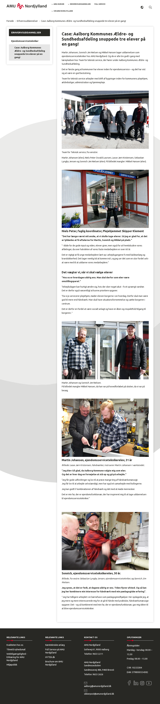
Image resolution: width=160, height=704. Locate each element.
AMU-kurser (59, 4)
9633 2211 (98, 654)
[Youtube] (149, 682)
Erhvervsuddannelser (80, 4)
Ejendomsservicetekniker (24, 41)
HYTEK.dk (50, 657)
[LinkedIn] (136, 683)
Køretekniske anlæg (55, 645)
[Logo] (27, 6)
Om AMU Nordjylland (63, 11)
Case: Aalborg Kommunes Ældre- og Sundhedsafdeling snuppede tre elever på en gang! (29, 52)
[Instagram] (142, 683)
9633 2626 (98, 674)
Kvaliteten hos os (15, 645)
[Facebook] (129, 683)
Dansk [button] (142, 7)
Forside (10, 21)
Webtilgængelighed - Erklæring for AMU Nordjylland (17, 657)
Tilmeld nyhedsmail (16, 649)
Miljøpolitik (12, 664)
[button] (150, 7)
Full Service (99, 4)
